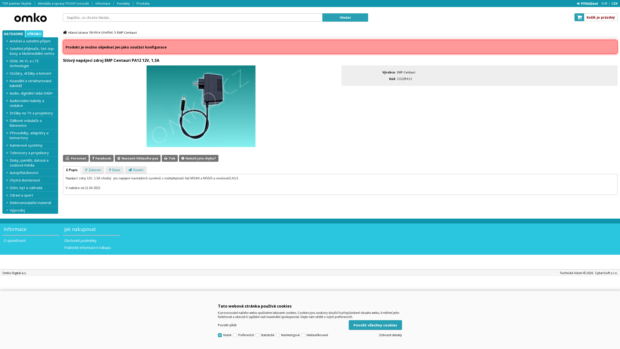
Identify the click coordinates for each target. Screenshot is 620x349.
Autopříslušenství (24, 172)
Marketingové (290, 335)
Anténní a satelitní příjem (30, 41)
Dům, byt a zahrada (26, 187)
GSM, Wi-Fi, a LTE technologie (24, 63)
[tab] (72, 170)
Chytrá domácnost (25, 180)
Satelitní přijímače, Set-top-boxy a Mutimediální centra (32, 51)
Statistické (267, 335)
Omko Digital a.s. (30, 17)
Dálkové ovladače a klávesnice (26, 123)
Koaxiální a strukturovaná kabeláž (30, 83)
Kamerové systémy (26, 145)
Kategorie (13, 34)
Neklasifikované (317, 335)
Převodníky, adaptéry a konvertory (29, 135)
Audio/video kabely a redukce (27, 103)
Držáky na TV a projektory (31, 113)
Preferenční (246, 335)
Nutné (227, 335)
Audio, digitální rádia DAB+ (31, 93)
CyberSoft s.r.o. (606, 273)
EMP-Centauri (127, 32)
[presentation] (72, 170)
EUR (604, 3)
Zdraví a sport (21, 195)
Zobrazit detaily (390, 335)
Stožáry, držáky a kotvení (30, 73)
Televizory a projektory (29, 152)
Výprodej (17, 210)
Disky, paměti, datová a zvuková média (29, 162)
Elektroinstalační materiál (30, 202)
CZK (615, 3)
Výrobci (34, 34)
